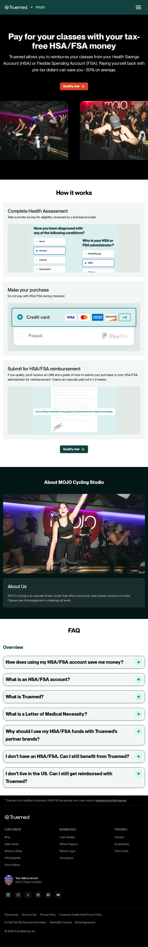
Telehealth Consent (61, 922)
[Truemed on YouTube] (58, 894)
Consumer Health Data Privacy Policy (80, 914)
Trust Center (121, 851)
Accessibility (121, 844)
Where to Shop (13, 851)
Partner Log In (68, 851)
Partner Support (69, 844)
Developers (66, 857)
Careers (119, 837)
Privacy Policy (48, 914)
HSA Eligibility (13, 857)
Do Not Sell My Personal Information (25, 922)
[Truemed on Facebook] (48, 894)
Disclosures (11, 914)
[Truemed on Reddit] (38, 894)
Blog (7, 837)
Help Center (12, 844)
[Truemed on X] (28, 894)
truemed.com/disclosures (111, 800)
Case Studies (67, 837)
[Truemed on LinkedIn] (8, 894)
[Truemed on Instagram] (18, 894)
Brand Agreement (85, 922)
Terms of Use (29, 914)
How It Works (12, 864)
